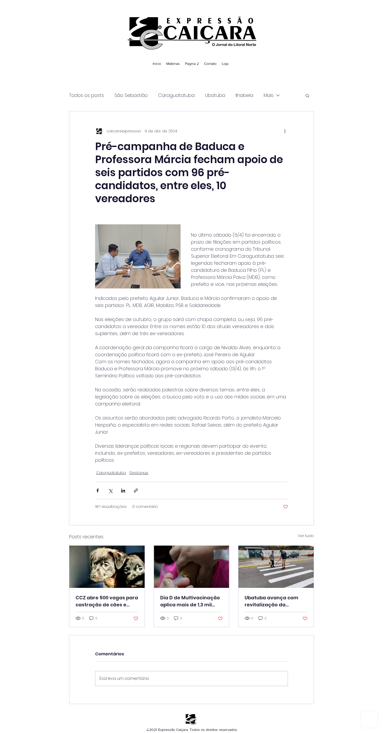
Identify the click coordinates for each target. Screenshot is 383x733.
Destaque (138, 472)
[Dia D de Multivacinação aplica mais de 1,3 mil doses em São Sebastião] (191, 567)
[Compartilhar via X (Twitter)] (110, 490)
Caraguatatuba (176, 95)
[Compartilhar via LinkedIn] (123, 490)
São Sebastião (131, 95)
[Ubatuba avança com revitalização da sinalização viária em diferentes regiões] (276, 567)
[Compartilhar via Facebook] (97, 490)
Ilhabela (244, 95)
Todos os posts (86, 95)
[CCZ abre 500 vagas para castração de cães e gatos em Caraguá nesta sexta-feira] (107, 567)
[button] (307, 95)
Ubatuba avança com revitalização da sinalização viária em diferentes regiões (271, 601)
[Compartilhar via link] (135, 490)
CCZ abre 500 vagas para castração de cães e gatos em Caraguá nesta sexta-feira (107, 601)
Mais (269, 95)
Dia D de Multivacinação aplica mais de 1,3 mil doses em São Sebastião (190, 601)
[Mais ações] (285, 131)
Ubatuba (215, 95)
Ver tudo (306, 535)
